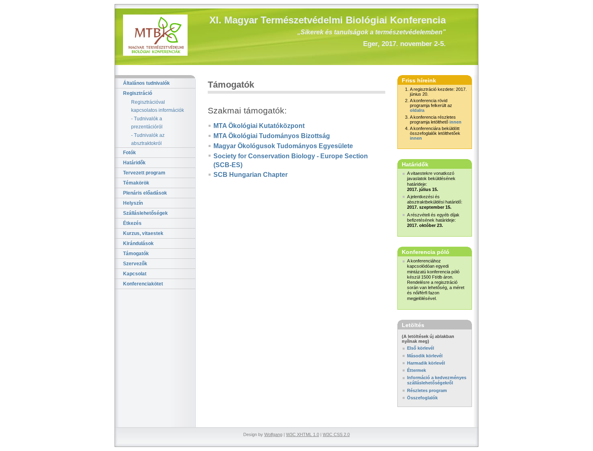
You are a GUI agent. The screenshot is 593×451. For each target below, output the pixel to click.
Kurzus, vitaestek (143, 233)
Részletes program (427, 390)
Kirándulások (138, 243)
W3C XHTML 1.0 (302, 434)
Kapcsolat (134, 274)
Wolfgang (273, 434)
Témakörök (136, 183)
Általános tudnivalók (146, 83)
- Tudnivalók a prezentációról (147, 123)
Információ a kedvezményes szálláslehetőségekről (436, 380)
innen (455, 122)
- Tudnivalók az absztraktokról (148, 139)
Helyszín (133, 203)
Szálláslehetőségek (145, 213)
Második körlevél (425, 355)
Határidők (134, 163)
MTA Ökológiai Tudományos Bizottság (271, 135)
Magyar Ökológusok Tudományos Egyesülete (283, 146)
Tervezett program (144, 173)
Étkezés (132, 223)
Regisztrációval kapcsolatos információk (157, 106)
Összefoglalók (422, 397)
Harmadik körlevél (426, 363)
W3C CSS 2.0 (336, 434)
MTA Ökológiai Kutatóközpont (259, 125)
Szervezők (135, 263)
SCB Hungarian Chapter (250, 174)
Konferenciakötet (143, 284)
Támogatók (136, 253)
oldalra (417, 110)
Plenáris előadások (145, 193)
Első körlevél (420, 348)
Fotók (129, 152)
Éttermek (416, 370)
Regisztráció (137, 93)
